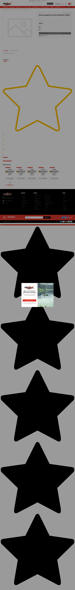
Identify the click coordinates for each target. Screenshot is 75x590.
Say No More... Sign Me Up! (29, 300)
